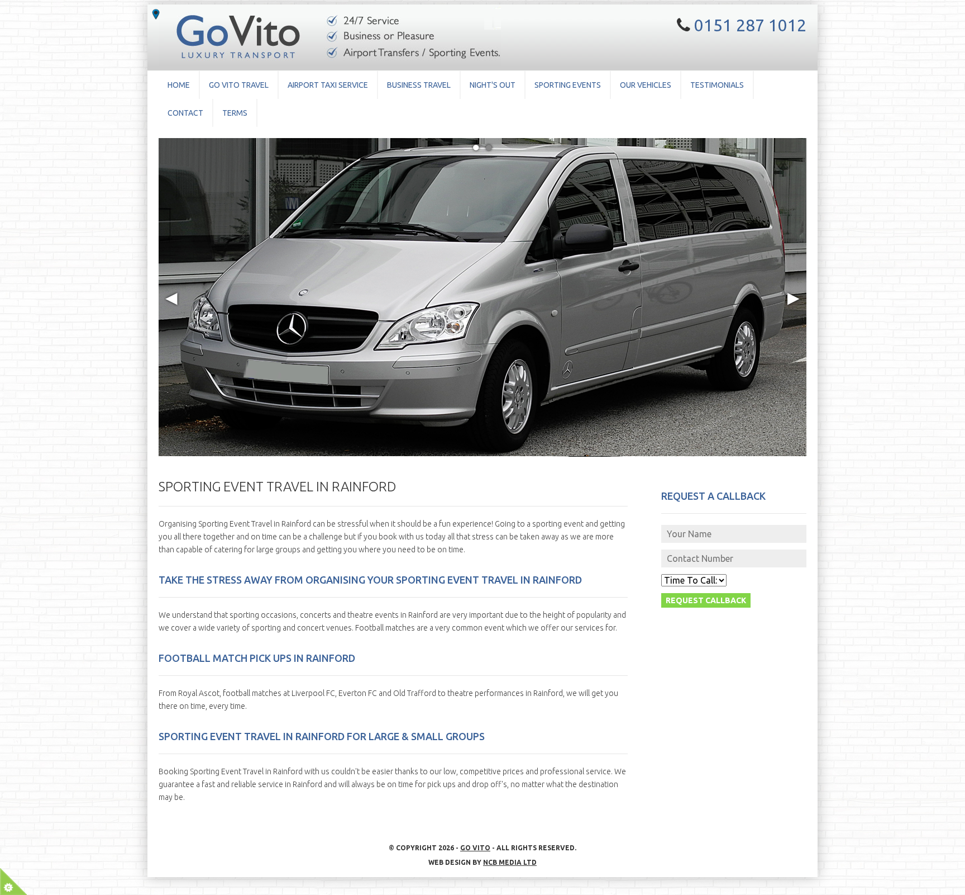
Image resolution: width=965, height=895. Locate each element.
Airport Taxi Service (328, 84)
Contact (185, 112)
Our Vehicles (645, 84)
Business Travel (419, 84)
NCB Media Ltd (510, 862)
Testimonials (717, 84)
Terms (234, 112)
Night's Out (492, 84)
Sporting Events (567, 84)
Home (179, 84)
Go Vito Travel (239, 84)
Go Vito (475, 847)
